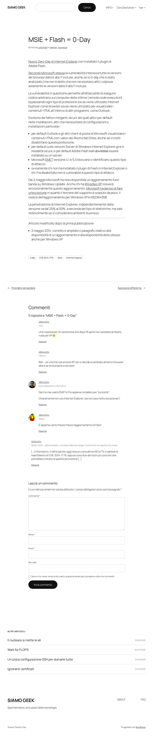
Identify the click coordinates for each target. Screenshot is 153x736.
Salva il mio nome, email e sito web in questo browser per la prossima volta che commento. (73, 576)
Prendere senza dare (23, 288)
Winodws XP (93, 184)
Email (31, 548)
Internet (53, 47)
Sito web (32, 562)
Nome (31, 534)
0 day (32, 257)
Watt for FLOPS (18, 649)
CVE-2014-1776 (46, 257)
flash (60, 257)
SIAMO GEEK (16, 7)
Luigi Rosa (42, 47)
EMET (49, 159)
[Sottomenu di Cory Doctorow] (135, 7)
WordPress (141, 727)
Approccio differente (129, 288)
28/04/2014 (44, 321)
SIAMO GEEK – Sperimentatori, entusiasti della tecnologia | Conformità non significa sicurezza (74, 445)
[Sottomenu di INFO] (113, 7)
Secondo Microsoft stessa (46, 73)
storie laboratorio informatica (52, 385)
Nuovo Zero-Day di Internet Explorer (53, 61)
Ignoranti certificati (20, 669)
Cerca (87, 7)
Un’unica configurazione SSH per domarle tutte (40, 659)
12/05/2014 (36, 441)
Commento (34, 495)
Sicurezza (62, 47)
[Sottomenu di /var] (145, 7)
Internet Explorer (74, 257)
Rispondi (43, 341)
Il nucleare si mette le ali (24, 640)
